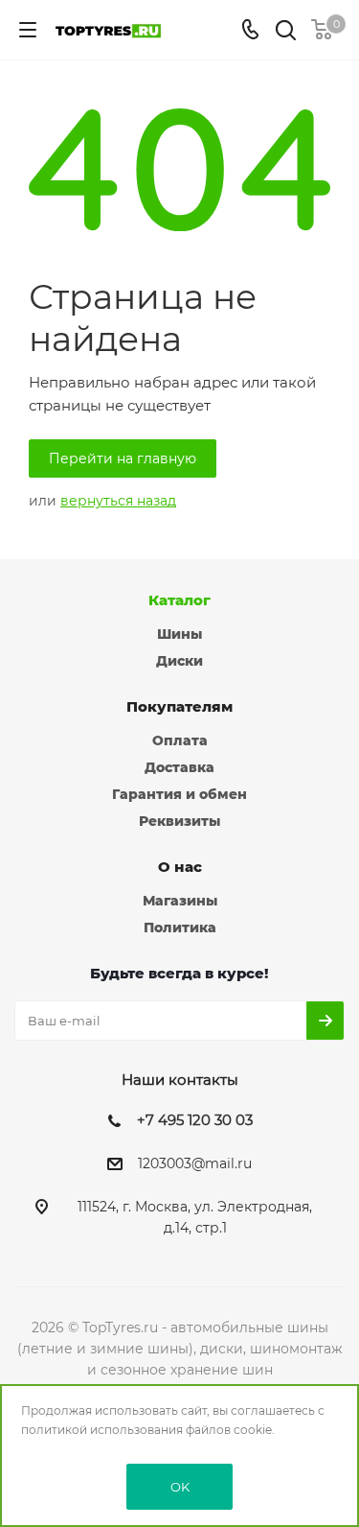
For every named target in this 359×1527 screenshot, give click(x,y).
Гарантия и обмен (179, 794)
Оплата (180, 740)
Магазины (180, 900)
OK (180, 1486)
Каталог (179, 600)
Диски (179, 661)
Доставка (179, 767)
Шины (179, 634)
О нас (180, 866)
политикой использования (102, 1429)
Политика (180, 927)
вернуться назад (118, 500)
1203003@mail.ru (195, 1164)
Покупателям (179, 706)
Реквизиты (179, 821)
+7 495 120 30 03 (195, 1120)
